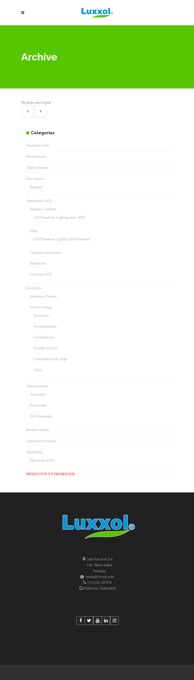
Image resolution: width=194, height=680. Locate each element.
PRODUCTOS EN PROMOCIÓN (50, 474)
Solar (34, 231)
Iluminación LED (39, 201)
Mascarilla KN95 (42, 460)
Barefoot (36, 187)
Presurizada (38, 405)
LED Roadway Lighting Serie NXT (59, 217)
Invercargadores (45, 326)
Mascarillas (34, 452)
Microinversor (36, 156)
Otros (38, 370)
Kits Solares (34, 179)
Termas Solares (37, 386)
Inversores (33, 288)
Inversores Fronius (43, 296)
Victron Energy (41, 307)
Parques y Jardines (43, 209)
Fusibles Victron (45, 348)
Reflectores (38, 263)
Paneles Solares (37, 168)
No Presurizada (41, 416)
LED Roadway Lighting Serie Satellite (61, 239)
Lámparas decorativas (45, 253)
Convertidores (44, 337)
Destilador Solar (38, 145)
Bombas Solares (37, 430)
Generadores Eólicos (41, 441)
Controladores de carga (50, 359)
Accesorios (37, 394)
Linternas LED (41, 274)
